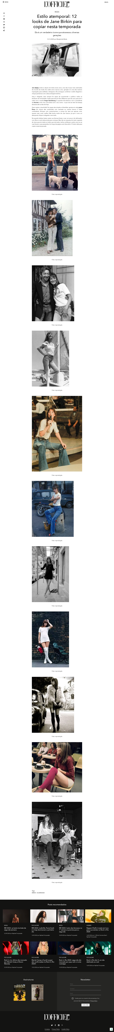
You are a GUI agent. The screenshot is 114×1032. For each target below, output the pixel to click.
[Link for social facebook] (55, 1025)
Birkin (37, 87)
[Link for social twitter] (52, 1025)
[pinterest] (4, 19)
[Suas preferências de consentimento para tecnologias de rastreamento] (111, 1029)
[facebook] (4, 16)
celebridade (41, 893)
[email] (4, 13)
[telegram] (4, 30)
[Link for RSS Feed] (62, 1025)
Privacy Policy (94, 1001)
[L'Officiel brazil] (57, 4)
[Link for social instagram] (58, 1025)
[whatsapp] (4, 27)
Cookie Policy (65, 1029)
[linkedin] (4, 22)
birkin (34, 893)
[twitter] (4, 24)
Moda (57, 12)
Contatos (47, 1029)
